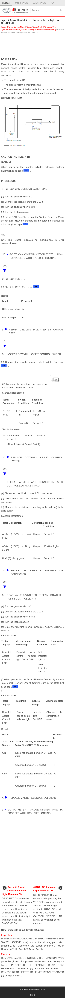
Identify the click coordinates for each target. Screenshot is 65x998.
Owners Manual (21, 2)
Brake (29, 27)
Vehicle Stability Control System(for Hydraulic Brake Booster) (32, 30)
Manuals (6, 2)
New (52, 2)
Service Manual (39, 2)
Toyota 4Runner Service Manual (13, 27)
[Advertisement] (32, 46)
